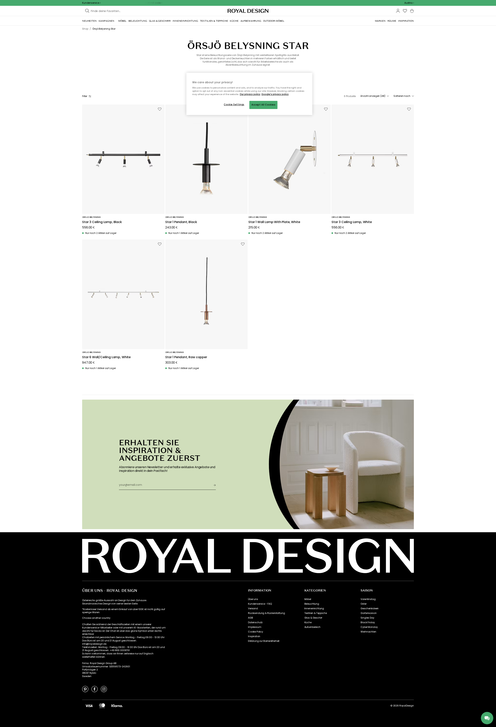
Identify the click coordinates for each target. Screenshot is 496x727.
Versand (253, 608)
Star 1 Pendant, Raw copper (186, 357)
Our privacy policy (250, 94)
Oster (363, 604)
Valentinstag (368, 599)
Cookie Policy (255, 632)
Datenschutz (255, 622)
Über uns (253, 599)
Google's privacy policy (275, 94)
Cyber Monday (369, 627)
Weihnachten (368, 632)
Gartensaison (368, 613)
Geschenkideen (370, 608)
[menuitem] (89, 21)
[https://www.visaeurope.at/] (89, 705)
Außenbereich (312, 627)
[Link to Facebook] (94, 689)
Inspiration (254, 636)
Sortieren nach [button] (402, 96)
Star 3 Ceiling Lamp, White (352, 222)
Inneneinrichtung (314, 608)
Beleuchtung (311, 604)
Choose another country (96, 618)
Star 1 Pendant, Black (181, 222)
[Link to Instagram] (104, 689)
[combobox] (409, 2)
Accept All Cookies (263, 104)
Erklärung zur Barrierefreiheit (263, 641)
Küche (308, 622)
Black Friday (368, 622)
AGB (250, 618)
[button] (409, 2)
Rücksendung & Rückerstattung (266, 613)
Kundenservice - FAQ (260, 604)
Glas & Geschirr (313, 618)
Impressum (254, 627)
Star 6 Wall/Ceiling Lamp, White (106, 357)
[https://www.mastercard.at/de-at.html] (102, 705)
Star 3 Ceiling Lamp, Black (102, 222)
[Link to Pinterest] (85, 689)
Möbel (307, 599)
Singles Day (367, 618)
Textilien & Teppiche (315, 613)
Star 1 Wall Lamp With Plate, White (274, 222)
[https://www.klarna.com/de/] (117, 705)
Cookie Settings (234, 104)
